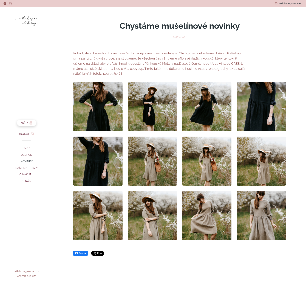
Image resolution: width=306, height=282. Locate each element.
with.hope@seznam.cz (290, 3)
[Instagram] (10, 4)
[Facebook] (5, 4)
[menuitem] (26, 148)
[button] (26, 133)
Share (82, 253)
